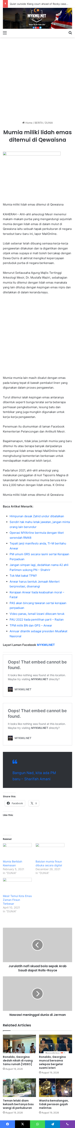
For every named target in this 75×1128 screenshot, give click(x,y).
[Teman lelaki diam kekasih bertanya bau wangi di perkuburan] (19, 1087)
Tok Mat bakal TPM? (23, 575)
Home (28, 122)
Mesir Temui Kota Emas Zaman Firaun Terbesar (17, 899)
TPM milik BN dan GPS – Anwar (31, 625)
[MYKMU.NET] (37, 18)
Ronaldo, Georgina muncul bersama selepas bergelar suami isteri (52, 1062)
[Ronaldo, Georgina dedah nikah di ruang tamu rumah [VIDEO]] (19, 1044)
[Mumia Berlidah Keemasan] (17, 851)
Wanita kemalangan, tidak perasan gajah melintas (54, 1104)
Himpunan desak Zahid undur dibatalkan (37, 516)
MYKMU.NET (46, 645)
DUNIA (49, 122)
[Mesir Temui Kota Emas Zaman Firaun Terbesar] (17, 886)
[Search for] (70, 32)
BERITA (39, 122)
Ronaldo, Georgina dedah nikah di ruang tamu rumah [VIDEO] (18, 1060)
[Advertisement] (37, 77)
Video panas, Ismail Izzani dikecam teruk (37, 614)
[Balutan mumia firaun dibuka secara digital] (50, 851)
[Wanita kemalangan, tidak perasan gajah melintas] (55, 1087)
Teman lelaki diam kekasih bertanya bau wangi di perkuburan (18, 1104)
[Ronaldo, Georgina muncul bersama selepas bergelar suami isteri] (55, 1044)
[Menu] (5, 32)
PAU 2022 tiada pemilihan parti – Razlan (37, 619)
